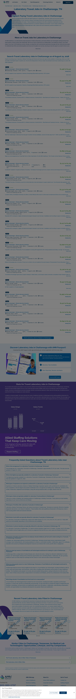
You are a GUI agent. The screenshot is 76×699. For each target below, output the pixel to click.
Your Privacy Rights (54, 692)
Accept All (63, 692)
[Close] (74, 692)
